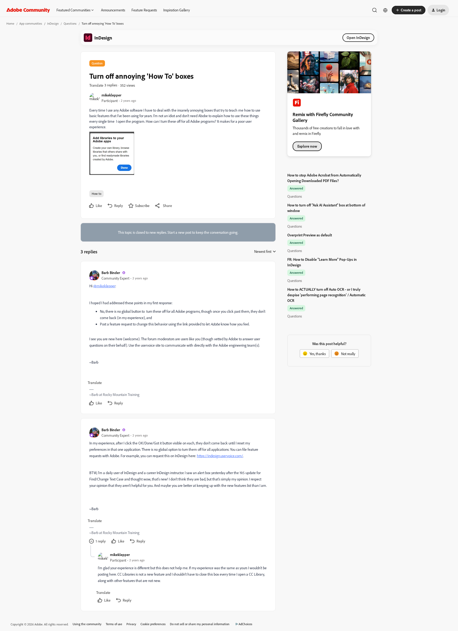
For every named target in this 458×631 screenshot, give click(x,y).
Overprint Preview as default (309, 235)
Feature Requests (144, 10)
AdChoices (245, 624)
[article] (178, 338)
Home (10, 23)
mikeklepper (111, 95)
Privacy (131, 624)
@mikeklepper (104, 286)
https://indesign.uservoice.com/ (220, 455)
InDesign (53, 23)
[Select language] (385, 10)
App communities (30, 23)
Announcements (113, 10)
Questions (70, 23)
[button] (408, 10)
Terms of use (114, 624)
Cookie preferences (153, 624)
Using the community (87, 624)
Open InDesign (358, 37)
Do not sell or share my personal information (200, 624)
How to (96, 194)
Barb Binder (111, 272)
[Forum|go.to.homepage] (28, 10)
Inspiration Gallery (176, 10)
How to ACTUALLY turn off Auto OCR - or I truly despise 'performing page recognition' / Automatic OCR (326, 295)
